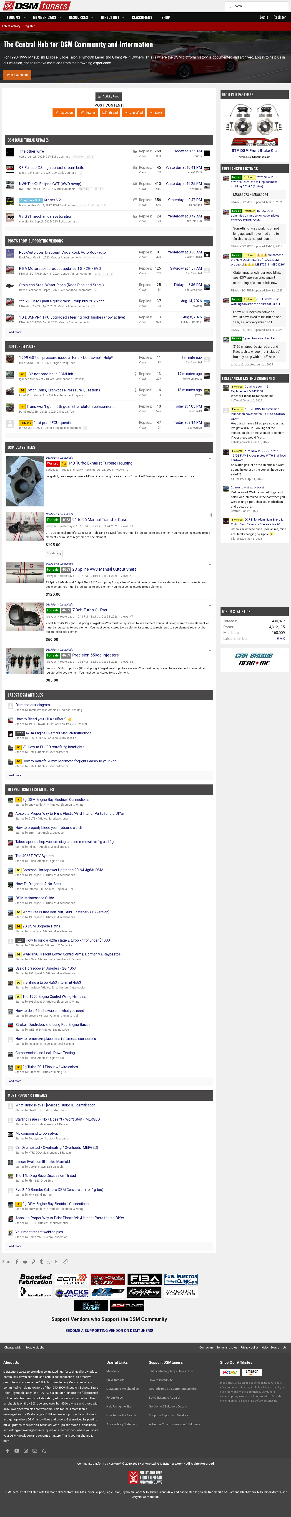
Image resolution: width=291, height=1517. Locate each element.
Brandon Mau (27, 205)
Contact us (206, 1347)
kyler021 (24, 395)
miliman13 (195, 411)
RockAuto (25, 257)
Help (265, 1347)
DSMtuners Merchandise (122, 1388)
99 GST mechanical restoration (45, 216)
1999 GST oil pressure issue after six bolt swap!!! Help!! (66, 357)
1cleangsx (195, 205)
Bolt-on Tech (55, 1166)
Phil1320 (34, 1180)
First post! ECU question (54, 422)
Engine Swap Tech (64, 363)
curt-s (22, 156)
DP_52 (23, 427)
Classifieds (142, 17)
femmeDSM (36, 889)
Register (29, 26)
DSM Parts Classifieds (59, 457)
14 (85, 189)
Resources (78, 17)
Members (112, 1371)
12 (87, 205)
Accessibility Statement (121, 1424)
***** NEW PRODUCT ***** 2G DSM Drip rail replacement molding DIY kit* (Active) (257, 181)
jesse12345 (26, 172)
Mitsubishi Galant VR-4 (158, 1492)
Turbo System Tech (55, 1110)
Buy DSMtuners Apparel (164, 1397)
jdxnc (198, 395)
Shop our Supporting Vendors (168, 1415)
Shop (165, 17)
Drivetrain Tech (66, 411)
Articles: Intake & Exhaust (71, 724)
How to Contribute (161, 1380)
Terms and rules (227, 1347)
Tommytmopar (38, 710)
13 (80, 189)
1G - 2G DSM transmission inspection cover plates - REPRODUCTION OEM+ (256, 215)
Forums (13, 17)
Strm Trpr (34, 832)
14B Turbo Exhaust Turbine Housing (100, 463)
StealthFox (35, 1110)
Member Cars (44, 17)
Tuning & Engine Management (62, 427)
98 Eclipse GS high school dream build (51, 167)
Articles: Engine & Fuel (51, 861)
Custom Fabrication (57, 1138)
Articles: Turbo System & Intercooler (62, 987)
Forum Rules (114, 1397)
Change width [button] (13, 1347)
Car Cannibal (194, 273)
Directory (110, 17)
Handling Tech (44, 1194)
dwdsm (197, 306)
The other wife (31, 151)
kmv (31, 1194)
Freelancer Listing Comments (248, 378)
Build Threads (115, 1380)
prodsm (33, 1124)
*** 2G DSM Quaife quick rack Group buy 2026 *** (61, 301)
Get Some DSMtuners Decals (168, 1406)
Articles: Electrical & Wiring (65, 710)
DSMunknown (37, 1166)
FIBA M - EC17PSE (30, 273)
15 (90, 189)
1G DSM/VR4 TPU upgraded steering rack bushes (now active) (72, 317)
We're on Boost (192, 378)
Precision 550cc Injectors (95, 655)
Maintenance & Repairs (70, 379)
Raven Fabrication (30, 290)
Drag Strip (47, 1180)
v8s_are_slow (193, 289)
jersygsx (51, 526)
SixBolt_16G (194, 221)
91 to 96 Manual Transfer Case (99, 519)
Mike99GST (26, 363)
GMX (281, 638)
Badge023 (52, 469)
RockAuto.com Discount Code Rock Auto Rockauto (62, 252)
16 (96, 189)
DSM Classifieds (21, 447)
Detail (32, 752)
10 (86, 156)
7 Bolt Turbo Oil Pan (89, 610)
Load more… (15, 332)
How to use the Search (121, 1415)
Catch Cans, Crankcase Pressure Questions (63, 390)
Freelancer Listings (240, 168)
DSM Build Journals (57, 156)
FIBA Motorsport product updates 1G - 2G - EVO (60, 268)
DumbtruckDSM (28, 411)
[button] (25, 17)
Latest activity (11, 26)
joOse (32, 959)
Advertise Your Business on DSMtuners (174, 1424)
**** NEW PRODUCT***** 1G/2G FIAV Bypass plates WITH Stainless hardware (258, 455)
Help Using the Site (118, 1406)
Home (275, 1347)
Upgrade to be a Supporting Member (173, 1388)
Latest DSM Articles (25, 695)
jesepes (34, 1043)
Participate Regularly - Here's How (171, 1371)
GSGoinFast (36, 945)
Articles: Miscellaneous (54, 846)
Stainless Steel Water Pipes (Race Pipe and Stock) (61, 285)
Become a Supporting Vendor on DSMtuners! (109, 1330)
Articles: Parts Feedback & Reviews (60, 959)
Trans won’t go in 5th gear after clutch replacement (70, 406)
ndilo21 (33, 846)
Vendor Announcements (66, 257)
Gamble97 (35, 1237)
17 (101, 189)
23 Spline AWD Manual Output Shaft (104, 569)
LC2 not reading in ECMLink (50, 374)
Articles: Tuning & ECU (56, 1072)
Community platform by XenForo (116, 1463)
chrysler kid (26, 221)
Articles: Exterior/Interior (52, 752)
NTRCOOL (35, 1152)
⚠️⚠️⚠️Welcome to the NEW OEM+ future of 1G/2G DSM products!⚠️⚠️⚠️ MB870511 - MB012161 (258, 259)
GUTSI (32, 818)
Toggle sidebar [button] (35, 1347)
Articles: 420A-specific (62, 738)
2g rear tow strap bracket (258, 338)
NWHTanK (25, 189)
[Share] (210, 459)
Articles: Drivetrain (53, 832)
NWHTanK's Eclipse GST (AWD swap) (50, 183)
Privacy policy (249, 1347)
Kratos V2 (52, 200)
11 (91, 156)
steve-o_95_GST (38, 1015)
